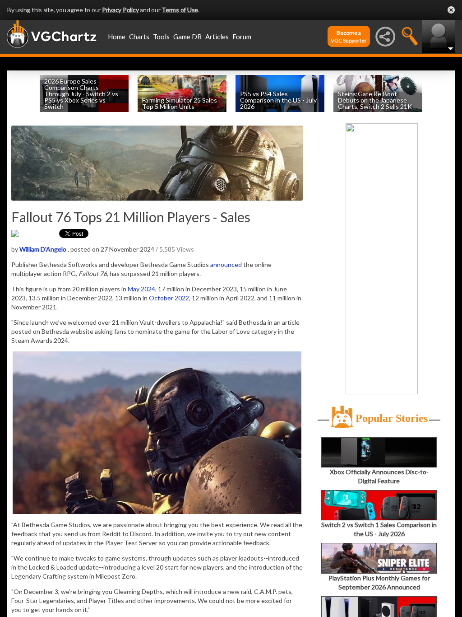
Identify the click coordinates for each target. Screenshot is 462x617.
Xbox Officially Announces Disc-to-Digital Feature (379, 476)
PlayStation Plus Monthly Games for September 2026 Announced (379, 582)
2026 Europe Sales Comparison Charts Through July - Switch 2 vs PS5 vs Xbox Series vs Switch (81, 93)
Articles (217, 37)
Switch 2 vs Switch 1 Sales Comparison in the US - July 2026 (379, 529)
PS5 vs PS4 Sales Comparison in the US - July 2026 (278, 100)
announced (226, 264)
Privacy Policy (120, 10)
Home (116, 37)
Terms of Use (180, 10)
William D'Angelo (42, 249)
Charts (139, 37)
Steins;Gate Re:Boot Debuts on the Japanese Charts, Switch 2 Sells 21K (375, 100)
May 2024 (141, 289)
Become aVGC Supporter (349, 36)
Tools (161, 37)
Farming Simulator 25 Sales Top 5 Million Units (179, 103)
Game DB (187, 37)
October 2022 (169, 298)
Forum (241, 37)
